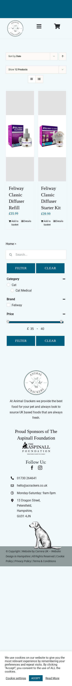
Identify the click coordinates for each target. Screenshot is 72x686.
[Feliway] (8, 304)
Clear (50, 268)
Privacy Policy (23, 561)
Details (27, 221)
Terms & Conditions (44, 561)
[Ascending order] (62, 56)
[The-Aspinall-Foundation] (36, 443)
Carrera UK (41, 551)
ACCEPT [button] (35, 678)
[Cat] (8, 284)
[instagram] (40, 468)
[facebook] (32, 468)
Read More (52, 678)
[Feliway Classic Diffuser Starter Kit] (52, 136)
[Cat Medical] (12, 290)
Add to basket (15, 223)
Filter (21, 268)
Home (10, 244)
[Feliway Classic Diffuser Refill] (20, 136)
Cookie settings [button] (16, 678)
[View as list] (39, 79)
